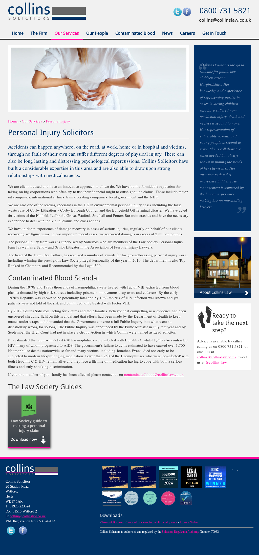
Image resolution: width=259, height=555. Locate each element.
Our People (97, 33)
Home (18, 33)
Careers (187, 33)
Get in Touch (214, 33)
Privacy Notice (189, 522)
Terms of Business (112, 522)
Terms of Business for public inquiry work (151, 522)
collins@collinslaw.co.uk (225, 20)
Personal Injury (58, 121)
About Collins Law (216, 293)
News (167, 33)
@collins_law (216, 362)
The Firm (39, 33)
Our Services (67, 33)
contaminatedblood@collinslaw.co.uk (154, 374)
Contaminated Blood (135, 33)
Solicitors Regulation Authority (180, 531)
